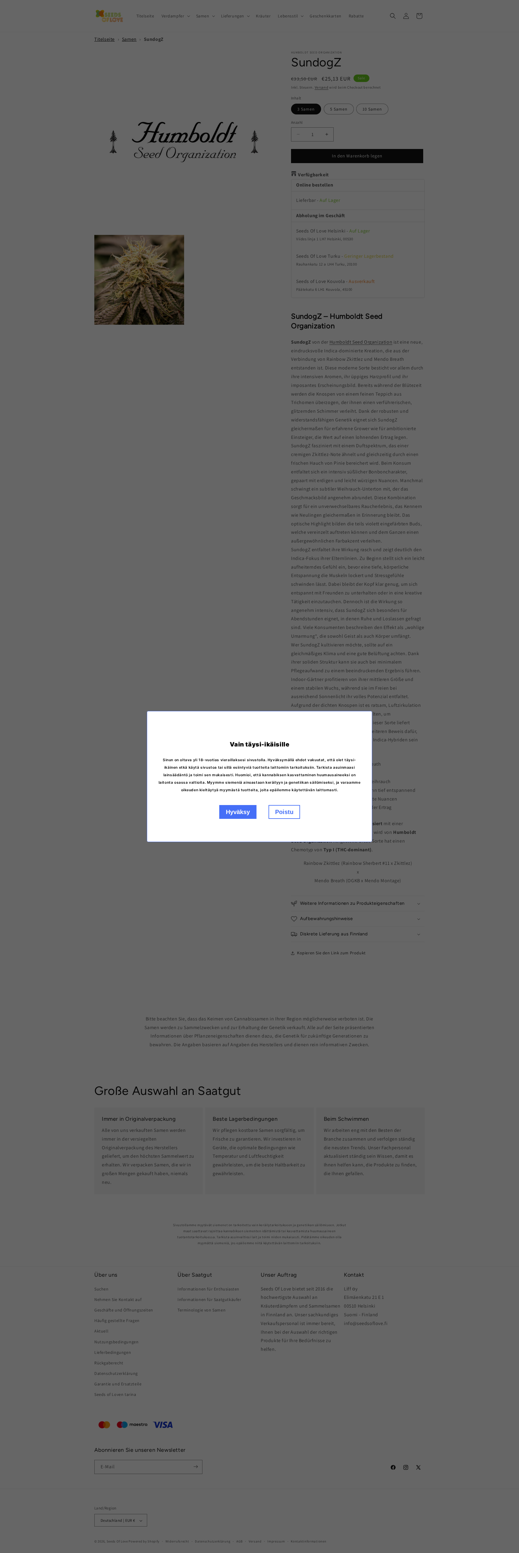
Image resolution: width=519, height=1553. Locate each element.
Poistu (284, 812)
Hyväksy (238, 812)
